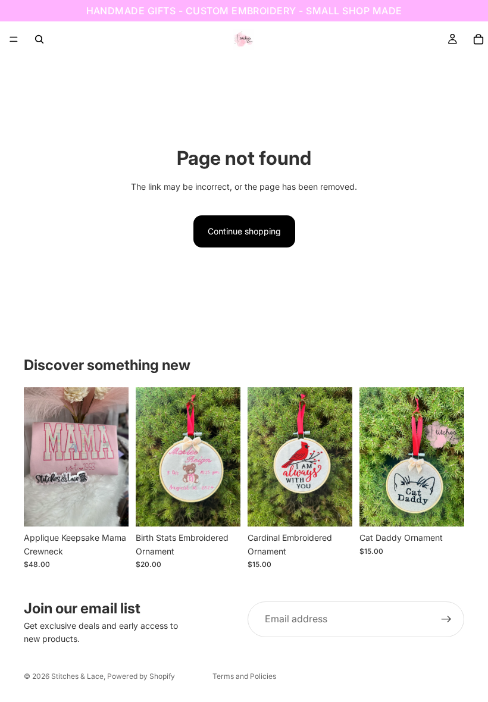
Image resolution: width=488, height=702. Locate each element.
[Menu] (13, 39)
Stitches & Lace (77, 676)
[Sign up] (446, 619)
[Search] (39, 39)
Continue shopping (244, 231)
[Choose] (110, 508)
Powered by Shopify (141, 676)
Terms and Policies (244, 676)
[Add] (222, 508)
